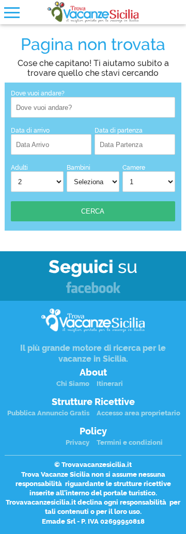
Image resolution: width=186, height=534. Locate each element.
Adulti (19, 167)
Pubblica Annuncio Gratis (48, 413)
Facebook (93, 288)
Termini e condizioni (130, 442)
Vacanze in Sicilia (93, 12)
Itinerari (110, 383)
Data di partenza (119, 130)
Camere (133, 167)
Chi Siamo (72, 383)
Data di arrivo (30, 130)
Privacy (77, 442)
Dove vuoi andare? (38, 93)
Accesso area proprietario (138, 413)
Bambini (78, 167)
